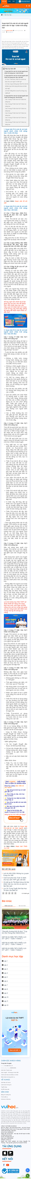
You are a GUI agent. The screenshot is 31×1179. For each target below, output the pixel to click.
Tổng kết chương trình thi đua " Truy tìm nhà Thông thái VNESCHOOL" (14, 932)
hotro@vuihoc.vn (8, 1065)
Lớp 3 (6, 969)
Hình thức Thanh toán (6, 1070)
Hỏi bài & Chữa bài (5, 1099)
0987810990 (13, 1068)
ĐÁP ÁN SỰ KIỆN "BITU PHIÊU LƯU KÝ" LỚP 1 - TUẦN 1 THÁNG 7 (14, 949)
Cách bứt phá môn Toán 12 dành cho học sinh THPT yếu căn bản (14, 879)
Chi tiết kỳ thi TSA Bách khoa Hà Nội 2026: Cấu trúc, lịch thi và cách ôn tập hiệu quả (16, 884)
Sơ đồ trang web (5, 1089)
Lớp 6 (6, 981)
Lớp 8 (6, 989)
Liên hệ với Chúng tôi (6, 1084)
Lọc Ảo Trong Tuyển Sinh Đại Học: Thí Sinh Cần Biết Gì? (15, 889)
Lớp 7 (6, 985)
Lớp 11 (6, 1001)
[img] (15, 10)
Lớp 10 (11, 32)
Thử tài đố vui (4, 1097)
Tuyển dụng (4, 1087)
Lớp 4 (6, 973)
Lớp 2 (6, 965)
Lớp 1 (5, 961)
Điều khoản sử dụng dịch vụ (8, 1077)
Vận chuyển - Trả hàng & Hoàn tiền (10, 1072)
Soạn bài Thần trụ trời (15, 847)
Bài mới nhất (22, 905)
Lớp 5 (6, 977)
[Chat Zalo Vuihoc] (27, 1170)
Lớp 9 (6, 993)
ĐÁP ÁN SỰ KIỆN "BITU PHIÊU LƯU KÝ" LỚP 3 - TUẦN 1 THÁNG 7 (14, 938)
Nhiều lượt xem (9, 905)
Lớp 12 (6, 1005)
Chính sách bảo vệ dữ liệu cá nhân (9, 1074)
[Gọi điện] (27, 1175)
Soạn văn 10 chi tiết (15, 202)
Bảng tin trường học (6, 1094)
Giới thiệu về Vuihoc (6, 1082)
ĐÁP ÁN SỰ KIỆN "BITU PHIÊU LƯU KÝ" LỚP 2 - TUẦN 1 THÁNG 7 (14, 943)
